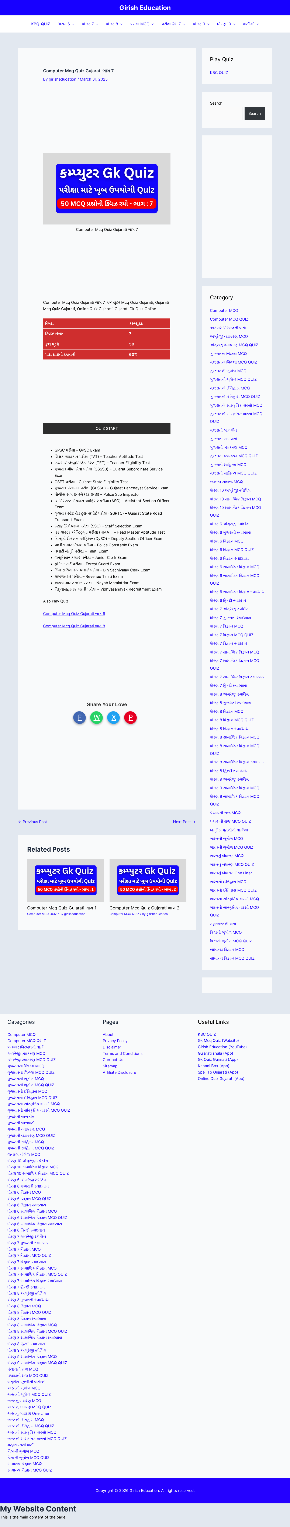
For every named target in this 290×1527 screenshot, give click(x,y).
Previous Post (32, 822)
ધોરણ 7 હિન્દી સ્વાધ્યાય (228, 685)
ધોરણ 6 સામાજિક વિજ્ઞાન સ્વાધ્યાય (237, 591)
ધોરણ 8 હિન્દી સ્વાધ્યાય (229, 770)
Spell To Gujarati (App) (218, 1072)
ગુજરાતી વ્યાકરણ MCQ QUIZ (234, 456)
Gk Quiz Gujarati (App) (218, 1059)
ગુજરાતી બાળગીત (223, 430)
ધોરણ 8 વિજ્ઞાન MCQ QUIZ (232, 720)
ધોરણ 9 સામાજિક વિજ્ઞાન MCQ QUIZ (37, 1363)
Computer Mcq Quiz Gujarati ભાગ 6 (74, 613)
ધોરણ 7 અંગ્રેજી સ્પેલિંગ (229, 609)
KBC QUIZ (219, 72)
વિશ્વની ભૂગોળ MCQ (226, 932)
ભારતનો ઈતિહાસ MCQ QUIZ (233, 890)
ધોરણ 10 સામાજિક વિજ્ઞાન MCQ (235, 499)
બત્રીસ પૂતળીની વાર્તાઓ (229, 830)
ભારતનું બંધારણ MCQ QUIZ (232, 864)
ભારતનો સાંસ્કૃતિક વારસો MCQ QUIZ (37, 1438)
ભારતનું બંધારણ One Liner (231, 873)
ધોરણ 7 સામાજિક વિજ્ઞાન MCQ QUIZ (37, 1274)
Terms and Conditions (122, 1053)
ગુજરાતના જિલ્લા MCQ (228, 353)
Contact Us (113, 1059)
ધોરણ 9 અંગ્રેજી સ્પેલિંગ (229, 779)
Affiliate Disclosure (119, 1072)
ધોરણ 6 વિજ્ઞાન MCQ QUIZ (232, 549)
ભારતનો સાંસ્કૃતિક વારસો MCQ (234, 899)
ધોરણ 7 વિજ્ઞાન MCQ (226, 626)
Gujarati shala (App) (215, 1053)
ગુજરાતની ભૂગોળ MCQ (228, 371)
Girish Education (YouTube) (222, 1047)
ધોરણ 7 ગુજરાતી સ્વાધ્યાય (230, 617)
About (108, 1034)
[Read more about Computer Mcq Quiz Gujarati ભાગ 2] (148, 880)
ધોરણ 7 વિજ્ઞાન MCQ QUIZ (231, 635)
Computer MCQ (224, 310)
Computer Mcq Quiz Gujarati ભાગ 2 (144, 908)
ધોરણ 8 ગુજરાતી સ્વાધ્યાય (230, 702)
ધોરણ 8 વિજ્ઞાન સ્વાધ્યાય (229, 728)
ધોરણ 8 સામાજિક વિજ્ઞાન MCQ (234, 737)
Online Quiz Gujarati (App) (221, 1078)
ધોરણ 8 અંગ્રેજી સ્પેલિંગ (229, 694)
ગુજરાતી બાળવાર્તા (223, 438)
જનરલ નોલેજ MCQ (226, 482)
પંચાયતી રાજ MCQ (225, 813)
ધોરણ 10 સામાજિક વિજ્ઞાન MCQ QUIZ (38, 1173)
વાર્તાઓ (249, 24)
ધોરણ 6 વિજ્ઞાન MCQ (227, 541)
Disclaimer (112, 1047)
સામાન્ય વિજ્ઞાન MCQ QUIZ (232, 958)
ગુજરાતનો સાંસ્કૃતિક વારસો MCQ (236, 405)
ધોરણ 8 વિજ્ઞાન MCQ (227, 711)
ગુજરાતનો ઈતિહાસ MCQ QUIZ (235, 396)
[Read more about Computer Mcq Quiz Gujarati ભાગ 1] (65, 880)
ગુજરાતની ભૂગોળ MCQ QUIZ (233, 379)
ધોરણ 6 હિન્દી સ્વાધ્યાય (229, 600)
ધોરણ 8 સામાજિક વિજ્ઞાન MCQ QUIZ (37, 1331)
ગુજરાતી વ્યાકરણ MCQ (229, 447)
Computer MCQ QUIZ (42, 914)
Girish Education (145, 7)
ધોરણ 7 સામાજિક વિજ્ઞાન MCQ (234, 652)
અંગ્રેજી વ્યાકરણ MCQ (229, 336)
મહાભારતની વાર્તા (223, 924)
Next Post (184, 822)
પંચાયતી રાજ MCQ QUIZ (230, 821)
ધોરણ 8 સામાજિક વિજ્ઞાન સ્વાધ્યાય (237, 762)
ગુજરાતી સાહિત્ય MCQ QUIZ (233, 473)
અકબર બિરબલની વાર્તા (228, 327)
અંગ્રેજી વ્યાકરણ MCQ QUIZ (234, 345)
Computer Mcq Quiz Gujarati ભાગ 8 (74, 626)
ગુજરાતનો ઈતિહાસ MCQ (230, 388)
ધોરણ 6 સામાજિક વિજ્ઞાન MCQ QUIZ (37, 1217)
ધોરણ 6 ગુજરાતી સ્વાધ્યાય (230, 532)
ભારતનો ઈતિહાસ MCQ (228, 881)
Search (216, 103)
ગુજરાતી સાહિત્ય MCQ (228, 464)
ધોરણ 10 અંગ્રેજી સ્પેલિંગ (230, 490)
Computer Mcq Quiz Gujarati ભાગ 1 (61, 908)
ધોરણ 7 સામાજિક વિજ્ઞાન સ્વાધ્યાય (237, 677)
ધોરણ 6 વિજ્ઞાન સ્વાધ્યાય (229, 558)
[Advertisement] (106, 121)
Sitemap (110, 1066)
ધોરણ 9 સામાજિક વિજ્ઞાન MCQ (234, 788)
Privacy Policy (115, 1040)
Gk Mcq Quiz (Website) (218, 1040)
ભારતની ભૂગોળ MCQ (226, 838)
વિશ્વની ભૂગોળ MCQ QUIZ (231, 941)
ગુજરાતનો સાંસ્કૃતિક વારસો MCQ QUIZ (38, 1110)
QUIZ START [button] (107, 428)
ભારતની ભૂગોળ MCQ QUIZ (231, 847)
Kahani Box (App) (213, 1066)
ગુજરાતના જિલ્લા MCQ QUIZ (233, 362)
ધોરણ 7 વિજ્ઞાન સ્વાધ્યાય (229, 643)
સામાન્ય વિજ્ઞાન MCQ (227, 949)
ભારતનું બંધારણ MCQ (227, 856)
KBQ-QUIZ (40, 24)
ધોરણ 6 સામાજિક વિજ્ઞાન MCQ (234, 567)
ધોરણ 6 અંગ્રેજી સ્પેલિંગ (229, 524)
